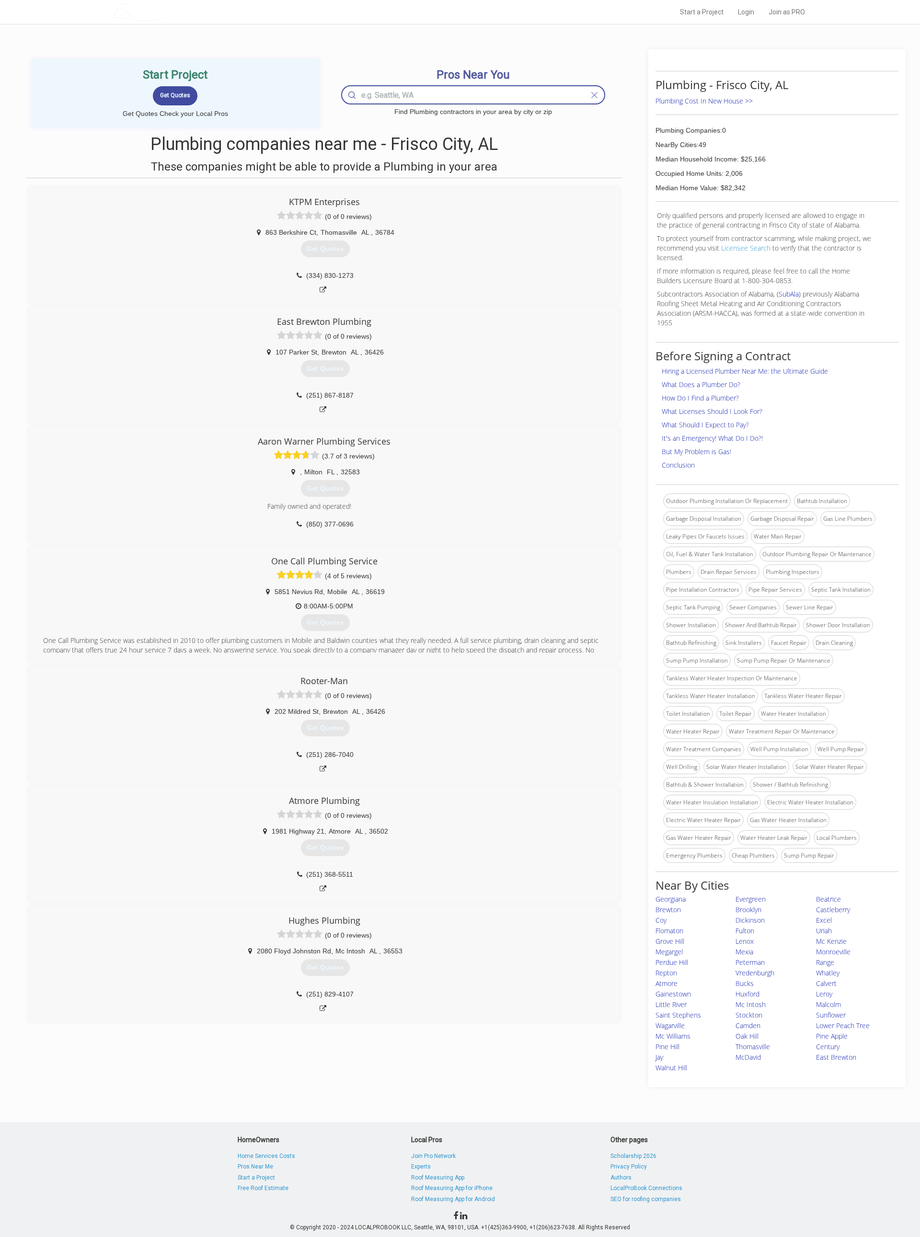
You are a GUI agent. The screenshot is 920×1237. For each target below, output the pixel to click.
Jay (659, 1057)
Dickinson (750, 920)
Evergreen (751, 899)
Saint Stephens (678, 1014)
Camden (748, 1025)
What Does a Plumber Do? (701, 384)
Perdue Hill (672, 962)
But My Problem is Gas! (696, 451)
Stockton (749, 1014)
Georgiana (671, 899)
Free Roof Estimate (263, 1188)
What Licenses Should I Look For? (712, 411)
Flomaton (669, 930)
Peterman (750, 962)
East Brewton (836, 1057)
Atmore (667, 983)
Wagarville (670, 1025)
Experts (421, 1166)
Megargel (669, 951)
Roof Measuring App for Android (453, 1199)
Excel (824, 920)
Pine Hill (667, 1046)
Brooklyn (748, 909)
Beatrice (828, 899)
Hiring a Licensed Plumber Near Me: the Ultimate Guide (745, 371)
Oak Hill (747, 1036)
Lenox (745, 941)
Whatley (828, 972)
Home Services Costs (266, 1156)
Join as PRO (787, 12)
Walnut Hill (671, 1067)
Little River (671, 1004)
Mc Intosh (751, 1004)
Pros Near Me (255, 1166)
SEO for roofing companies (645, 1199)
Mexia (744, 951)
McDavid (748, 1057)
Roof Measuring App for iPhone (452, 1188)
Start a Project (702, 12)
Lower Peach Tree (843, 1025)
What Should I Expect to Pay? (705, 424)
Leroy (824, 993)
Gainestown (673, 993)
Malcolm (828, 1004)
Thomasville (753, 1046)
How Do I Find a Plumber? (700, 397)
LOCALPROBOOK (168, 12)
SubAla (789, 293)
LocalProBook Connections (646, 1188)
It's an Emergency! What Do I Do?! (712, 438)
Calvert (826, 983)
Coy (661, 920)
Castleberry (833, 909)
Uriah (824, 930)
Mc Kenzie (831, 941)
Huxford (747, 993)
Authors (621, 1177)
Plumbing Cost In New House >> (704, 100)
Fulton (745, 930)
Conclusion (678, 465)
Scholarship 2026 (633, 1156)
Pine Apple (832, 1036)
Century (828, 1046)
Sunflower (831, 1014)
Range (825, 962)
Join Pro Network (433, 1156)
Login (746, 12)
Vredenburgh (755, 972)
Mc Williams (673, 1036)
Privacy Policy (628, 1166)
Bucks (745, 983)
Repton (666, 972)
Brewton (668, 909)
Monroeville (833, 951)
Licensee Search (745, 247)
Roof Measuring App (437, 1177)
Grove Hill (670, 941)
